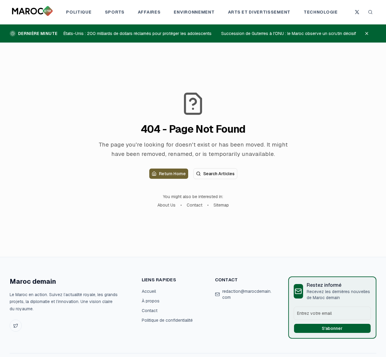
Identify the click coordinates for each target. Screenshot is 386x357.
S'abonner (332, 328)
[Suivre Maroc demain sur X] (357, 12)
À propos (151, 301)
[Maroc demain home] (31, 12)
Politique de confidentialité (167, 320)
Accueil (149, 291)
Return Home (172, 173)
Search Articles (219, 173)
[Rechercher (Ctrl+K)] (370, 12)
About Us (166, 205)
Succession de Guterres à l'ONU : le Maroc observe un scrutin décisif (287, 33)
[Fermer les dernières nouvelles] (369, 33)
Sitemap (221, 205)
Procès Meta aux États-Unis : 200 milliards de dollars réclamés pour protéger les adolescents (119, 33)
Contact (194, 205)
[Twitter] (16, 326)
